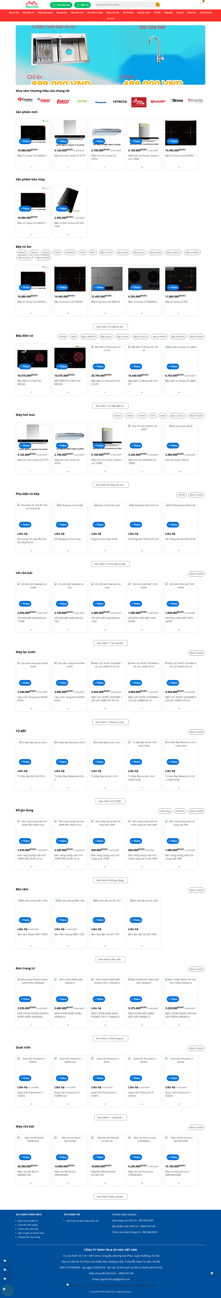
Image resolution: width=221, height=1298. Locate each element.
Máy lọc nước (143, 12)
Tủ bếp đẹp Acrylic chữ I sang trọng (141, 778)
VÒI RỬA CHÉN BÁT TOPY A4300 (179, 619)
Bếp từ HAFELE (192, 252)
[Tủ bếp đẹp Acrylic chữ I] (107, 742)
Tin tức (110, 18)
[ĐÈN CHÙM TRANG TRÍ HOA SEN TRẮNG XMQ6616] (180, 981)
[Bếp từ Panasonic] (101, 102)
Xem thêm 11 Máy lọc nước (109, 722)
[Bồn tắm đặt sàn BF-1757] (107, 900)
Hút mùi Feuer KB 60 (176, 460)
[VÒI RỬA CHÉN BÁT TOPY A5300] (144, 585)
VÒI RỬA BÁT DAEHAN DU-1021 (69, 619)
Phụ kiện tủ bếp (95, 12)
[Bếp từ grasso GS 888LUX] (107, 278)
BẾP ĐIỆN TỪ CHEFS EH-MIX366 (67, 382)
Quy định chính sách (28, 1214)
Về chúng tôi (206, 12)
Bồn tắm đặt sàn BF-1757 (105, 934)
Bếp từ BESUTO (88, 336)
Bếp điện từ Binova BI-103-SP (143, 382)
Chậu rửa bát (112, 12)
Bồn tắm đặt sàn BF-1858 (142, 934)
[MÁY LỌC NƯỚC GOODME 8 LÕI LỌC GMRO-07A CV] (180, 664)
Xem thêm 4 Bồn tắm (110, 959)
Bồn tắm (22, 889)
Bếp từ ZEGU (155, 252)
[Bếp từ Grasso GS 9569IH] (180, 132)
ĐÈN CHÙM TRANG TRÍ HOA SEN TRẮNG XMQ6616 (180, 1015)
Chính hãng (165, 811)
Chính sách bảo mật (28, 1228)
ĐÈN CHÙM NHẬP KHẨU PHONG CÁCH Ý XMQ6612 (105, 1015)
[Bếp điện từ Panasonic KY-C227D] (107, 348)
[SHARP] (157, 102)
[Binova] (176, 102)
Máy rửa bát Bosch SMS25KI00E (65, 1173)
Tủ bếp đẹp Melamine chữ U (69, 778)
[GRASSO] (25, 102)
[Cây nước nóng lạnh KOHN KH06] (33, 664)
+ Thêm (25, 141)
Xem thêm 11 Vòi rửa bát (110, 642)
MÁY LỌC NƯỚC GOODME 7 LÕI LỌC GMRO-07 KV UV (106, 698)
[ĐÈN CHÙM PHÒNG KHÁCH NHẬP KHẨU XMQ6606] (33, 981)
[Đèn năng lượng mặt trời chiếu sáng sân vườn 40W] (144, 822)
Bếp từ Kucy (139, 252)
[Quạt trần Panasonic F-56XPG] (107, 1060)
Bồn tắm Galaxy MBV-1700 (69, 934)
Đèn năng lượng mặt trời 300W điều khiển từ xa (68, 857)
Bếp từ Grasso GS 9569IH (179, 155)
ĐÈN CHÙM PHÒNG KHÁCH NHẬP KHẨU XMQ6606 (32, 1015)
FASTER (45, 252)
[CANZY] (44, 102)
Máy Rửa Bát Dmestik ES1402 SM (103, 1173)
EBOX (92, 252)
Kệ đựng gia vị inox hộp (67, 539)
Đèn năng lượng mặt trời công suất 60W (179, 857)
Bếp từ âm (14, 12)
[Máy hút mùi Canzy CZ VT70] (70, 132)
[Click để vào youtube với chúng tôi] (7, 1263)
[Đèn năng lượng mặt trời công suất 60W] (180, 822)
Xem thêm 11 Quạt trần (110, 1117)
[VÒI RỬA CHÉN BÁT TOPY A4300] (180, 585)
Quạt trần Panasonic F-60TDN (141, 1094)
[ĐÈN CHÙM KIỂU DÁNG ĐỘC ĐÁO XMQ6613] (144, 981)
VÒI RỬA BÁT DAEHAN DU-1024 (106, 619)
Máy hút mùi (77, 12)
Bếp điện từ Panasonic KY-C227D (106, 382)
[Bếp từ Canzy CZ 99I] (180, 278)
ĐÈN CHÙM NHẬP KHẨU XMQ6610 (68, 1015)
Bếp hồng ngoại (45, 12)
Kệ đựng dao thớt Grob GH (143, 539)
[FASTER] (82, 102)
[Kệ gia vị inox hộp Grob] (107, 505)
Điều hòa (191, 12)
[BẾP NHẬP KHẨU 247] (32, 5)
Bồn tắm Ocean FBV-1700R (32, 934)
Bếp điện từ (28, 12)
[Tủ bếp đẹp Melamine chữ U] (70, 742)
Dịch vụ (85, 4)
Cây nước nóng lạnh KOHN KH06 (32, 698)
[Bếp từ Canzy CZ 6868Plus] (144, 278)
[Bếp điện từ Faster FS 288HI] (181, 346)
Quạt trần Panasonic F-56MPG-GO (67, 1094)
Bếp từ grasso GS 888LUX (105, 301)
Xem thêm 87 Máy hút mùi (110, 484)
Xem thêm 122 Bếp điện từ (110, 405)
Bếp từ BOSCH (24, 257)
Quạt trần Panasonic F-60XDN (178, 1094)
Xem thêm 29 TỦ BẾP (110, 801)
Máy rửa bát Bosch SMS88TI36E (28, 1173)
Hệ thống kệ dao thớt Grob (180, 539)
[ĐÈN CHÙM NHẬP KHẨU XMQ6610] (70, 981)
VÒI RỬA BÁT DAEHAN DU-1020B (32, 619)
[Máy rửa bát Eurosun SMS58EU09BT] (180, 1139)
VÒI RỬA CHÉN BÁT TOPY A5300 (142, 619)
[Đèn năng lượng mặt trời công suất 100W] (107, 822)
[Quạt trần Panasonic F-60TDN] (144, 1060)
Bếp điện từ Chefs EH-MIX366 (29, 382)
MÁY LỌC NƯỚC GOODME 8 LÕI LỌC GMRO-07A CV (180, 698)
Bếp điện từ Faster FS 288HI (180, 380)
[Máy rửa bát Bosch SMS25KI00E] (70, 1139)
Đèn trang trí (25, 968)
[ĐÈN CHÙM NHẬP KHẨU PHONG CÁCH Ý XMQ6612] (107, 981)
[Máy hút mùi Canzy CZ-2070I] (107, 132)
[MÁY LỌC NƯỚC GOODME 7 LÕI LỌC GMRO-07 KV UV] (107, 664)
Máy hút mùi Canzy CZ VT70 (69, 155)
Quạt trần (23, 1047)
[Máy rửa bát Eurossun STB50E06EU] (144, 1139)
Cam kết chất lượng (28, 1224)
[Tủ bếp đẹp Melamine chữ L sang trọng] (180, 743)
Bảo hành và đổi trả (28, 1220)
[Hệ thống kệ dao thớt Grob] (180, 505)
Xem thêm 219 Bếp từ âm (109, 326)
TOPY (82, 252)
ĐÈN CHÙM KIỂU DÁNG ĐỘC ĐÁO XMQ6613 (141, 1015)
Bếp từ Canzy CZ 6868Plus (142, 301)
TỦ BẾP (157, 12)
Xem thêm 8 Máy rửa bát (110, 1196)
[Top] (215, 1273)
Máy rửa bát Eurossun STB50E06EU (140, 1173)
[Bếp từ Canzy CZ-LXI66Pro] (33, 132)
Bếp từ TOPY (106, 252)
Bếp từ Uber (122, 252)
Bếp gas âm (62, 12)
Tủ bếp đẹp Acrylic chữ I (104, 776)
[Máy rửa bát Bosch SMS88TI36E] (33, 1139)
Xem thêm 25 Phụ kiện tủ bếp (109, 563)
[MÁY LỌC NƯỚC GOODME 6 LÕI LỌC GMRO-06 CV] (144, 664)
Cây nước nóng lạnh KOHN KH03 (69, 698)
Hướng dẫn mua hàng (29, 1237)
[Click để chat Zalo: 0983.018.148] (7, 1281)
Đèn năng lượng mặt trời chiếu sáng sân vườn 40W (142, 857)
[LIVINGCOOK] (138, 102)
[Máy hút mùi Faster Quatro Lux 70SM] (144, 132)
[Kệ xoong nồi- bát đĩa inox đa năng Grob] (33, 506)
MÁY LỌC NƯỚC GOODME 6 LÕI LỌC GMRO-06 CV (143, 698)
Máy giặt (168, 12)
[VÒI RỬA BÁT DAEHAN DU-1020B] (33, 585)
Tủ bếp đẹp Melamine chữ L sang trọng (180, 778)
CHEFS (57, 252)
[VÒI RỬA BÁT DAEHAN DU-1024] (107, 585)
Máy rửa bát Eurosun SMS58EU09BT (177, 1173)
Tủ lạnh (180, 12)
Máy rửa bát (25, 1126)
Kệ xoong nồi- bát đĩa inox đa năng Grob (32, 540)
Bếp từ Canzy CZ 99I (176, 301)
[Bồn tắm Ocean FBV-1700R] (33, 900)
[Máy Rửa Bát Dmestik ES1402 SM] (107, 1139)
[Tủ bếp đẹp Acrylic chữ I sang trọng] (144, 743)
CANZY (34, 252)
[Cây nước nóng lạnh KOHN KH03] (70, 664)
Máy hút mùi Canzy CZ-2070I (104, 157)
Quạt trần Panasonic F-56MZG (30, 1094)
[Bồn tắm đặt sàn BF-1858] (144, 900)
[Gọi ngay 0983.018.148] (7, 1290)
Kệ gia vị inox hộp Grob (104, 539)
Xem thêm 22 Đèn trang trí (110, 1038)
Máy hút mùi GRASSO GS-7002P (142, 461)
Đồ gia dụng (24, 810)
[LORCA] (63, 102)
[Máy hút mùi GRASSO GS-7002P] (144, 427)
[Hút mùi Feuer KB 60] (180, 426)
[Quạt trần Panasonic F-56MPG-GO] (70, 1060)
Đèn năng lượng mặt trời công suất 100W (105, 857)
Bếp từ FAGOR (43, 257)
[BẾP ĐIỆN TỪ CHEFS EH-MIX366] (70, 357)
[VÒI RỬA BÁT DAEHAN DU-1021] (70, 585)
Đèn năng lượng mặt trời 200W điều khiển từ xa (31, 857)
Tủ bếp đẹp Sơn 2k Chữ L (31, 776)
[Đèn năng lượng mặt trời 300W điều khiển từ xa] (70, 822)
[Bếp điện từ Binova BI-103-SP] (144, 348)
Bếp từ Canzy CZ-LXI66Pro (31, 155)
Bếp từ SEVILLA (173, 252)
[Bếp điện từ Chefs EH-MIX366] (33, 357)
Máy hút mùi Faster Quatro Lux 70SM (143, 157)
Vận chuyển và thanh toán (31, 1233)
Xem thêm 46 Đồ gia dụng (109, 880)
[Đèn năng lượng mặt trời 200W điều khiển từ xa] (33, 822)
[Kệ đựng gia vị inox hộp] (70, 505)
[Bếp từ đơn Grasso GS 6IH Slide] (70, 200)
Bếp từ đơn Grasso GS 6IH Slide (69, 224)
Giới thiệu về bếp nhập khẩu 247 (82, 1220)
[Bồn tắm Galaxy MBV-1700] (70, 900)
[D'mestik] (195, 102)
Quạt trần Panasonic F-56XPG (104, 1094)
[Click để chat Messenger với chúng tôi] (7, 1272)
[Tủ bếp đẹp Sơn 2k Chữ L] (33, 742)
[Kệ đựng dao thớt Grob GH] (143, 505)
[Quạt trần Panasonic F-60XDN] (180, 1060)
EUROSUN (70, 252)
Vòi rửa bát (128, 12)
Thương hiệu (63, 4)
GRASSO (22, 252)
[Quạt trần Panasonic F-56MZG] (33, 1060)
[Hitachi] (119, 102)
